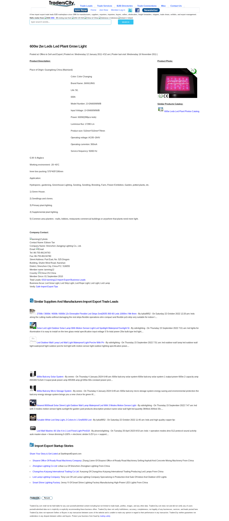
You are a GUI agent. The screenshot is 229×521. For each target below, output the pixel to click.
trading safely (105, 516)
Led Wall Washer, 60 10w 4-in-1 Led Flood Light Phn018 (63, 431)
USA (52, 18)
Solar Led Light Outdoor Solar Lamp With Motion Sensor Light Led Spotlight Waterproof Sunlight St (83, 328)
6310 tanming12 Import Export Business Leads (63, 280)
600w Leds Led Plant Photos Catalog (181, 111)
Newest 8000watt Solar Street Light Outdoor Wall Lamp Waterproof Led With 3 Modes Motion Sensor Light (86, 405)
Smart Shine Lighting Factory (46, 482)
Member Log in (118, 10)
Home (93, 10)
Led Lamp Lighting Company (46, 477)
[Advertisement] (94, 34)
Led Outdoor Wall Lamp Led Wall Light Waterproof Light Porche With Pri (70, 342)
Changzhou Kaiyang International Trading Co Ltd (56, 471)
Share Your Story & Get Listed (44, 454)
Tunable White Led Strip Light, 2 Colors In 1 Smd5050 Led (64, 420)
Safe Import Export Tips (47, 286)
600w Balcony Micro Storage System (54, 391)
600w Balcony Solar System (50, 377)
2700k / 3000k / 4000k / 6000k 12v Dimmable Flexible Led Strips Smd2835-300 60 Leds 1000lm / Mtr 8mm (87, 314)
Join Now (103, 10)
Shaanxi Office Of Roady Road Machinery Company (57, 460)
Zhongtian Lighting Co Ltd (45, 466)
